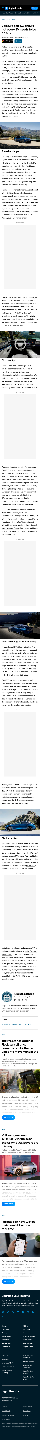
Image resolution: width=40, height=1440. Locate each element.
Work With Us (6, 1411)
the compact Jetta (24, 303)
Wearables (26, 1329)
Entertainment (7, 1343)
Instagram (8, 1312)
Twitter (13, 1312)
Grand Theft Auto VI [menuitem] (7, 13)
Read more (8, 1117)
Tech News (27, 1024)
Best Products (27, 1340)
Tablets (25, 1326)
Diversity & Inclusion (8, 1415)
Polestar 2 (30, 865)
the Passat (20, 74)
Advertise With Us (7, 1363)
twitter (26, 1000)
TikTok (23, 1312)
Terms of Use (6, 1419)
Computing (5, 1329)
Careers (4, 1406)
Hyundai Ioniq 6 (22, 859)
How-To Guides (28, 1343)
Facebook (3, 1312)
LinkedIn (33, 1312)
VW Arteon (24, 211)
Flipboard (3, 1317)
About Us (5, 1355)
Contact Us (5, 1359)
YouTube (18, 1312)
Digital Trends (11, 10)
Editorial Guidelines (8, 1367)
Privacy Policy (27, 1406)
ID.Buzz (17, 67)
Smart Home (6, 1340)
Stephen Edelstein (8, 37)
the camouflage (20, 156)
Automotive (6, 1347)
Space (25, 1333)
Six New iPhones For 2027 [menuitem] (22, 13)
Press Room (27, 1411)
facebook (15, 1000)
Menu (3, 8)
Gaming (4, 1333)
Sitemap (25, 1415)
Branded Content (28, 1361)
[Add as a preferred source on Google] (7, 41)
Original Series (28, 1347)
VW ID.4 (13, 61)
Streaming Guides (29, 1336)
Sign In (34, 8)
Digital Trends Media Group (11, 1426)
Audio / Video (6, 1336)
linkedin (22, 1000)
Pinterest (28, 1312)
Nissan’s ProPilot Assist (20, 522)
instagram (19, 1000)
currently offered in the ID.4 (19, 702)
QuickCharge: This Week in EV (11, 1024)
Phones (4, 1326)
